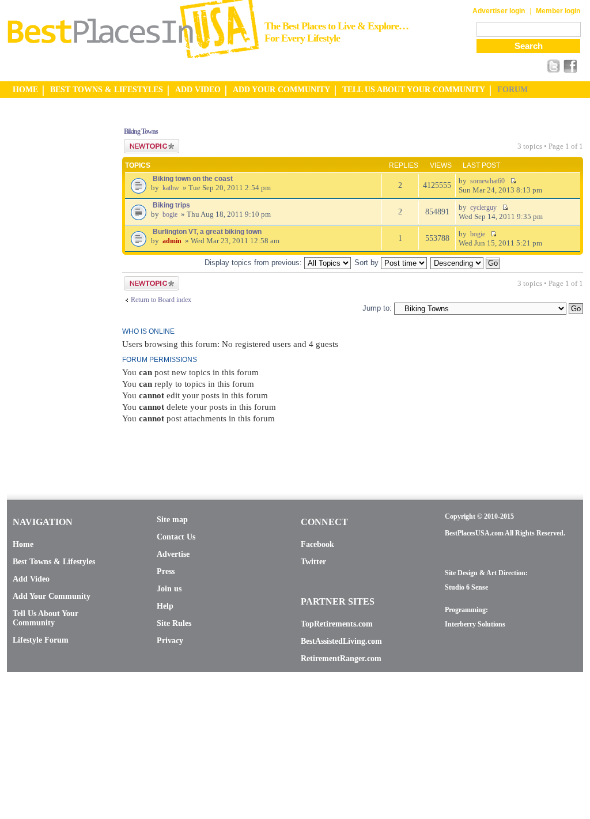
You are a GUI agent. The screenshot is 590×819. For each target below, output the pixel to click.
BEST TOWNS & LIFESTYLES (106, 89)
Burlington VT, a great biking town (207, 232)
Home (23, 544)
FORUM (512, 89)
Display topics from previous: (254, 262)
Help (165, 606)
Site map (172, 519)
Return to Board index (161, 300)
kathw (170, 188)
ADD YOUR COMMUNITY (281, 89)
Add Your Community (51, 596)
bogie (169, 214)
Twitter (313, 561)
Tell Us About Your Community (45, 618)
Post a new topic (146, 143)
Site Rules (174, 623)
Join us (169, 588)
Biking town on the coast (193, 179)
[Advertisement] (53, 290)
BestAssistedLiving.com (341, 641)
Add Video (31, 579)
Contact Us (176, 537)
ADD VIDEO (198, 89)
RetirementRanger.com (341, 658)
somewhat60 (487, 181)
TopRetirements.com (337, 624)
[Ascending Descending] (465, 262)
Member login (558, 11)
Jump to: (377, 308)
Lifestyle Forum (41, 640)
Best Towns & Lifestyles (54, 561)
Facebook (317, 544)
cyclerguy (483, 207)
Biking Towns (141, 131)
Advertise (173, 554)
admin (171, 241)
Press (166, 571)
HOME (25, 89)
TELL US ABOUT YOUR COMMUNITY (413, 89)
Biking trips (171, 205)
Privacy (170, 640)
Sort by (367, 262)
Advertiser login (498, 11)
